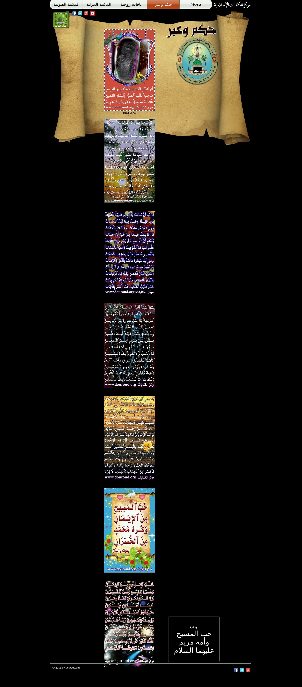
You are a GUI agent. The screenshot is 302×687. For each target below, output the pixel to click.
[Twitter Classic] (80, 13)
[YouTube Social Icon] (92, 13)
